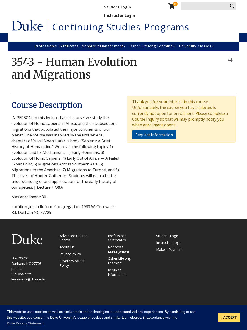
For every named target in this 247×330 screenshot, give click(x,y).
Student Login (167, 235)
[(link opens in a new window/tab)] (27, 238)
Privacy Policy (70, 254)
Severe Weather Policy (72, 263)
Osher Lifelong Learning (151, 46)
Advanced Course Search (73, 238)
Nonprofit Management (102, 46)
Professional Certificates (57, 46)
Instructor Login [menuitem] (119, 15)
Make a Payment (169, 249)
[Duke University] (27, 25)
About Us (67, 247)
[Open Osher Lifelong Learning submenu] (174, 46)
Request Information (154, 134)
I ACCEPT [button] (229, 317)
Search (232, 6)
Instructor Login (169, 242)
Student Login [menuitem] (117, 7)
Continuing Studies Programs (121, 26)
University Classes (195, 46)
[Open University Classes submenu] (213, 46)
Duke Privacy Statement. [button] (26, 323)
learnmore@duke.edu (28, 279)
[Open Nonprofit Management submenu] (125, 46)
